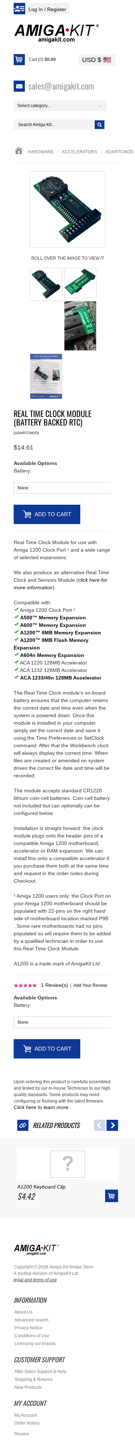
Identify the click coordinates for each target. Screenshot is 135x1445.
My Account (25, 1415)
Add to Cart (53, 514)
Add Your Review (90, 985)
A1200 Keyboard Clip (41, 1187)
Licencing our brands (35, 1343)
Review (21, 1433)
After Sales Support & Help (40, 1371)
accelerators (79, 151)
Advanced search (31, 1319)
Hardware (41, 151)
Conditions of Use (31, 1335)
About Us (23, 1312)
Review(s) (54, 985)
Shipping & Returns (33, 1379)
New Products (28, 1387)
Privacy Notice (28, 1327)
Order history (27, 1423)
